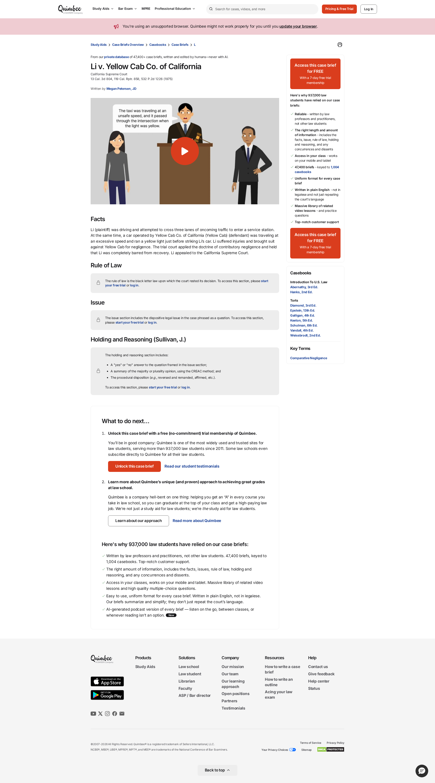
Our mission (233, 667)
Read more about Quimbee (197, 520)
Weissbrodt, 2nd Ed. (305, 335)
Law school (189, 667)
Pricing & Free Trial (339, 9)
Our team (230, 674)
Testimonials (233, 708)
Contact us (318, 667)
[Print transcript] (339, 44)
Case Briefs (180, 44)
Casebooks (157, 44)
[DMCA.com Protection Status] (330, 749)
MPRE (146, 8)
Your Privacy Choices (274, 749)
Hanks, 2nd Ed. (301, 292)
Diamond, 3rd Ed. (303, 305)
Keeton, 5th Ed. (301, 320)
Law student (190, 674)
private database (116, 57)
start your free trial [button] (130, 322)
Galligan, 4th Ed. (302, 315)
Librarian (187, 681)
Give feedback (321, 674)
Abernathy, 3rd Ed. (304, 287)
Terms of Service (310, 742)
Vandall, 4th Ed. (302, 330)
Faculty (185, 688)
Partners (229, 701)
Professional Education (173, 8)
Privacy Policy (335, 742)
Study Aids (100, 8)
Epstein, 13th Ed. (302, 310)
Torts (294, 300)
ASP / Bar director (195, 695)
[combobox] (262, 9)
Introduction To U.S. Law (308, 282)
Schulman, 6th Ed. (304, 325)
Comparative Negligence (308, 358)
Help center (318, 681)
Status (314, 688)
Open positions (235, 694)
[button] (185, 151)
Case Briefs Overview (128, 44)
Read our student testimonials (191, 466)
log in (134, 285)
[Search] (210, 9)
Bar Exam (125, 8)
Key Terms (300, 348)
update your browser (298, 26)
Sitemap (306, 749)
